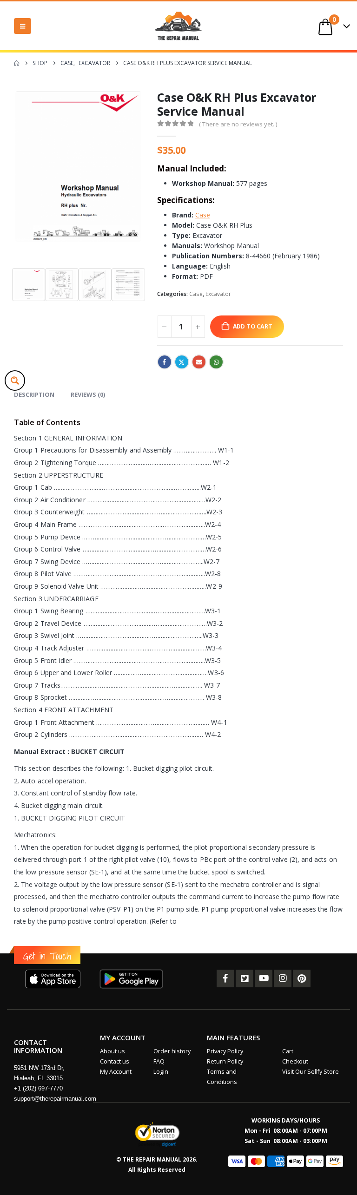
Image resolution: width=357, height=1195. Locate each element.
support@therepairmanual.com (55, 1098)
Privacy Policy (225, 1051)
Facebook (164, 362)
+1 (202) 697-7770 (38, 1088)
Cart (287, 1051)
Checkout (295, 1061)
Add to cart (252, 326)
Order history (172, 1051)
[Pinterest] (302, 978)
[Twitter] (244, 978)
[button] (22, 26)
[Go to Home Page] (17, 63)
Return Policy (225, 1061)
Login (160, 1072)
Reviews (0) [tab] (88, 394)
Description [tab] (34, 394)
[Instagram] (282, 978)
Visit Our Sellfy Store (310, 1072)
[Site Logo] (178, 26)
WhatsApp (216, 362)
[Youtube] (263, 978)
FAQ (159, 1061)
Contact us (114, 1061)
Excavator (218, 294)
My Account (116, 1072)
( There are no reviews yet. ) (238, 124)
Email (199, 362)
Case (196, 294)
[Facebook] (225, 978)
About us (112, 1051)
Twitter (181, 362)
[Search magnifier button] (14, 380)
